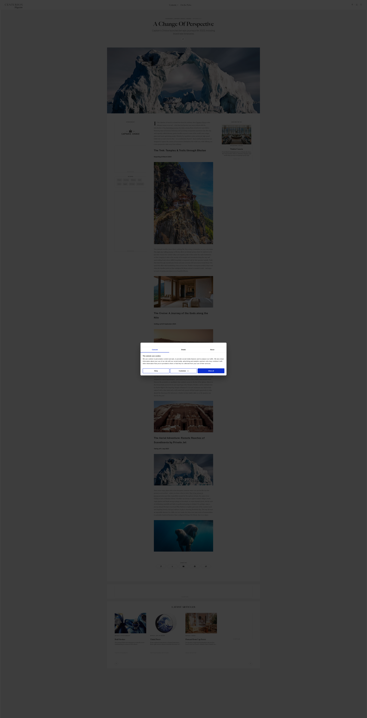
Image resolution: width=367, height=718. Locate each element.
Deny (156, 371)
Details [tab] (183, 349)
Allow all (211, 371)
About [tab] (212, 349)
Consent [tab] (155, 349)
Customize (182, 371)
